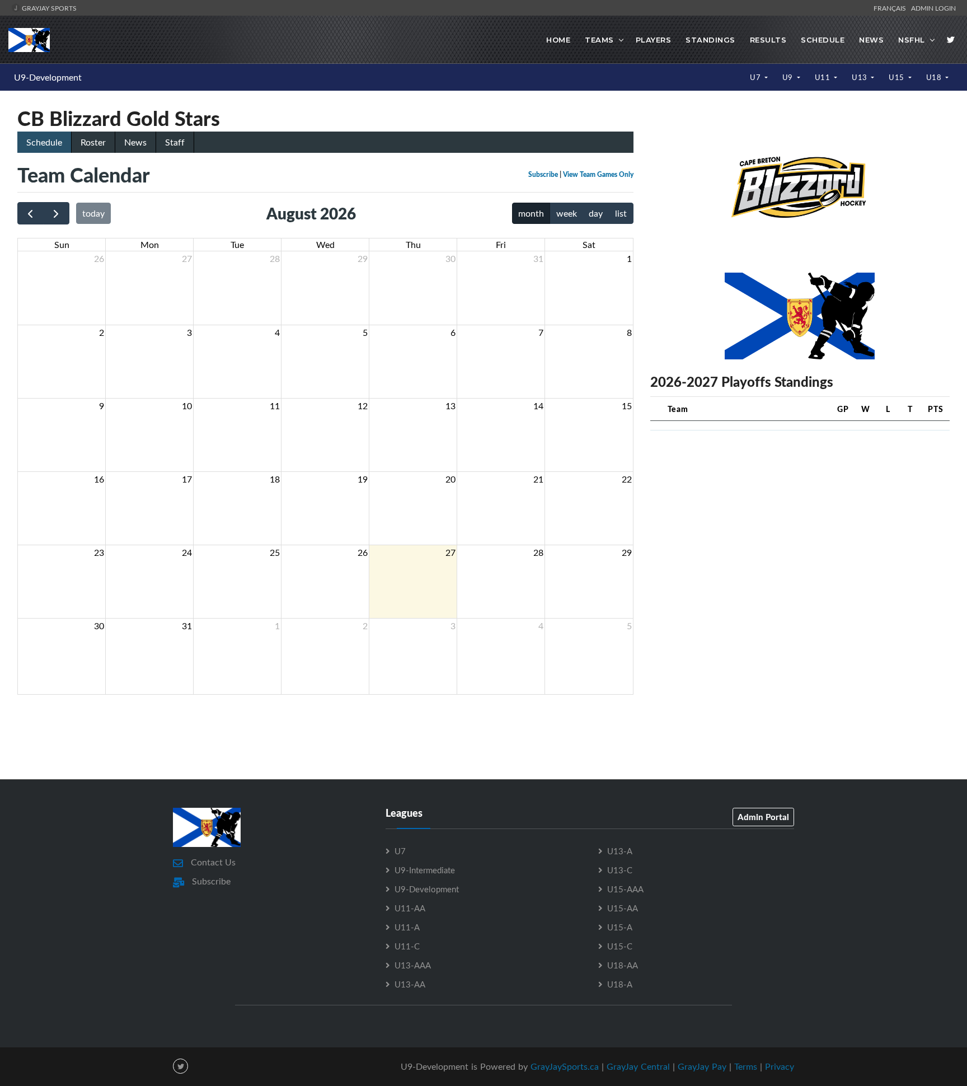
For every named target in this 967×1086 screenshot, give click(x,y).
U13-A (619, 850)
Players (654, 39)
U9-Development (48, 77)
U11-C (407, 946)
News (871, 39)
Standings (710, 39)
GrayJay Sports (48, 7)
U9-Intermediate (425, 870)
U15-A (619, 927)
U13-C (619, 870)
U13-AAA (413, 965)
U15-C (619, 946)
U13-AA (410, 984)
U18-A (619, 984)
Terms (745, 1066)
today (93, 213)
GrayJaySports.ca (565, 1066)
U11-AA (410, 908)
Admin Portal (763, 817)
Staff (175, 142)
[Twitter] (950, 40)
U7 (756, 77)
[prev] (30, 213)
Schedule (822, 39)
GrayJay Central (638, 1066)
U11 (823, 77)
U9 (788, 77)
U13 (860, 77)
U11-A (407, 927)
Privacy (779, 1066)
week (566, 213)
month (531, 213)
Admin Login (933, 7)
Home (558, 39)
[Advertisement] (800, 517)
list (621, 213)
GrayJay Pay (702, 1066)
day (596, 213)
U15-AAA (625, 889)
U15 (897, 77)
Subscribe (543, 174)
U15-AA (622, 908)
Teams (599, 39)
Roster (93, 142)
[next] (56, 213)
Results (768, 39)
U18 (934, 77)
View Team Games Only (598, 174)
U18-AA (622, 965)
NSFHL (911, 39)
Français (891, 7)
